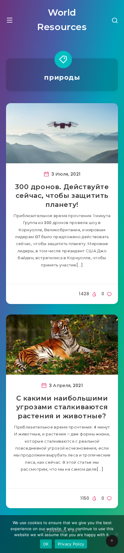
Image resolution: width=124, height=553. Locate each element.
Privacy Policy (71, 544)
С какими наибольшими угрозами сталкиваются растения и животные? (62, 407)
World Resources (62, 19)
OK (46, 544)
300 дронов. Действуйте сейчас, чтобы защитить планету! (62, 196)
